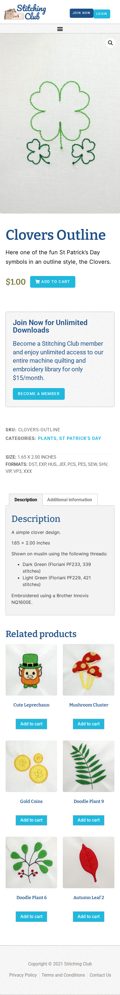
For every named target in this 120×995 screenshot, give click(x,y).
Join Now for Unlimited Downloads (50, 326)
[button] (60, 28)
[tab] (26, 500)
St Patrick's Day (80, 438)
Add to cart (31, 724)
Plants (47, 438)
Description (26, 499)
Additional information (69, 499)
